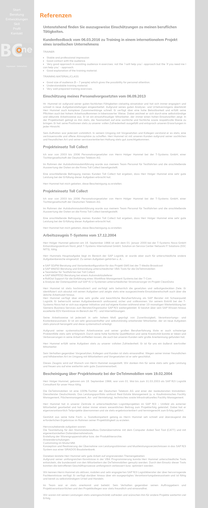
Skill (17, 24)
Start (16, 10)
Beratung (17, 14)
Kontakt (17, 33)
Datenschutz (22, 66)
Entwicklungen (17, 19)
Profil (17, 28)
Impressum (10, 66)
